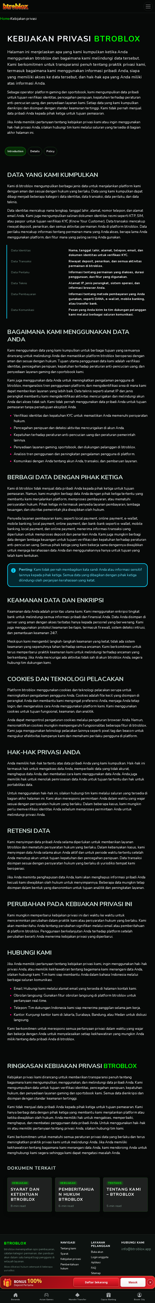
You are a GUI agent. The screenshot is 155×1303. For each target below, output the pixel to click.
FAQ (93, 1268)
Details (35, 151)
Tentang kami (68, 1248)
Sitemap (96, 1273)
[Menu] (148, 6)
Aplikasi (96, 1262)
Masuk (133, 1282)
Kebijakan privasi (71, 1259)
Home (5, 18)
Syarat (64, 1254)
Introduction (15, 151)
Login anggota (100, 1257)
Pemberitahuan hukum (70, 1266)
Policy (50, 151)
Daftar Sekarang (96, 1282)
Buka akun (97, 1252)
